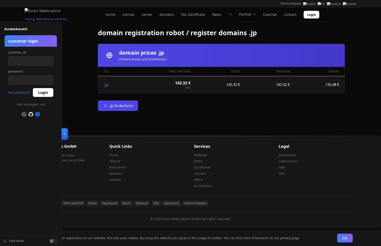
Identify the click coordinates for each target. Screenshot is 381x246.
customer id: (17, 52)
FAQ (282, 173)
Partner (245, 14)
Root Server (117, 167)
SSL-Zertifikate (193, 14)
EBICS (198, 180)
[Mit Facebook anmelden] (37, 114)
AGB (282, 167)
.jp (106, 84)
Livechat (270, 14)
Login (311, 15)
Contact (115, 180)
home (110, 14)
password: (15, 71)
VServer (115, 161)
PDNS (198, 161)
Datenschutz (288, 161)
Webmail (200, 155)
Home (113, 155)
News (216, 14)
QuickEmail (202, 167)
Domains (115, 173)
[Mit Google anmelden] (24, 114)
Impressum (287, 155)
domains (166, 14)
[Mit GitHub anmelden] (30, 114)
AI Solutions (203, 186)
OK (344, 238)
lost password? (19, 92)
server (147, 14)
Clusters (200, 173)
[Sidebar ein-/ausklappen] (65, 134)
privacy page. (290, 238)
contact (290, 14)
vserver (128, 14)
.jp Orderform (121, 105)
